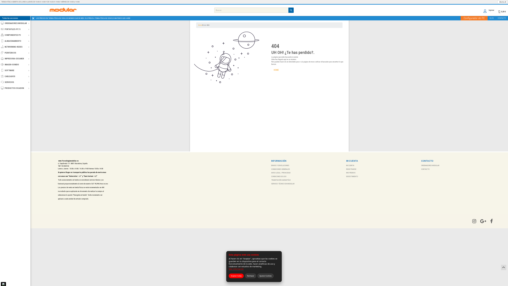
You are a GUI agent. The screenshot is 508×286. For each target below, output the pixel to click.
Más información (236, 269)
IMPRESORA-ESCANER (14, 58)
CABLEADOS (10, 76)
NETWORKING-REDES (13, 47)
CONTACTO (502, 18)
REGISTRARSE (351, 169)
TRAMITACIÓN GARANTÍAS (281, 180)
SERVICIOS (9, 82)
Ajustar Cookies (265, 276)
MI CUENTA (350, 165)
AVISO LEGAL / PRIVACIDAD (281, 173)
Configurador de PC (474, 18)
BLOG (492, 18)
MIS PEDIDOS (350, 173)
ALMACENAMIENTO (13, 41)
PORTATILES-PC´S (13, 29)
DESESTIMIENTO (352, 176)
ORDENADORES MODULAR (16, 23)
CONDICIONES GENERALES (280, 169)
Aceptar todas (236, 276)
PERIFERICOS (10, 53)
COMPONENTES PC (13, 35)
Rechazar (250, 276)
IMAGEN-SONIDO (12, 64)
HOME (276, 70)
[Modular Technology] (63, 10)
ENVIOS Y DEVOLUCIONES (280, 165)
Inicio (200, 25)
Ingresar (491, 10)
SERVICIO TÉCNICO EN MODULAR (282, 184)
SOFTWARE (9, 70)
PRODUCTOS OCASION (14, 88)
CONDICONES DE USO (278, 176)
